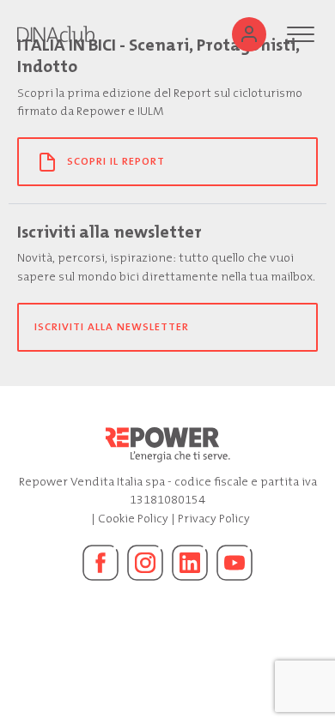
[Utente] (249, 34)
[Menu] (300, 34)
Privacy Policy (214, 518)
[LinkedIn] (190, 563)
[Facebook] (100, 563)
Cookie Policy (133, 518)
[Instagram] (145, 563)
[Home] (55, 34)
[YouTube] (234, 563)
